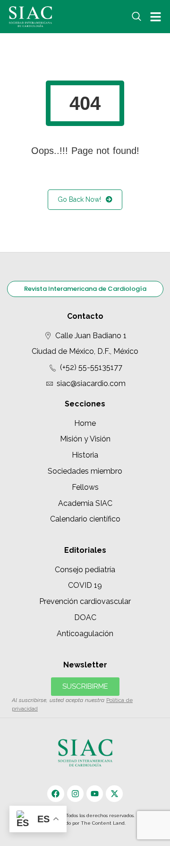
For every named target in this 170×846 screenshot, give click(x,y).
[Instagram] (75, 793)
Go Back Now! (79, 199)
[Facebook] (55, 793)
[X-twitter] (114, 793)
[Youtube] (94, 793)
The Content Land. (104, 823)
